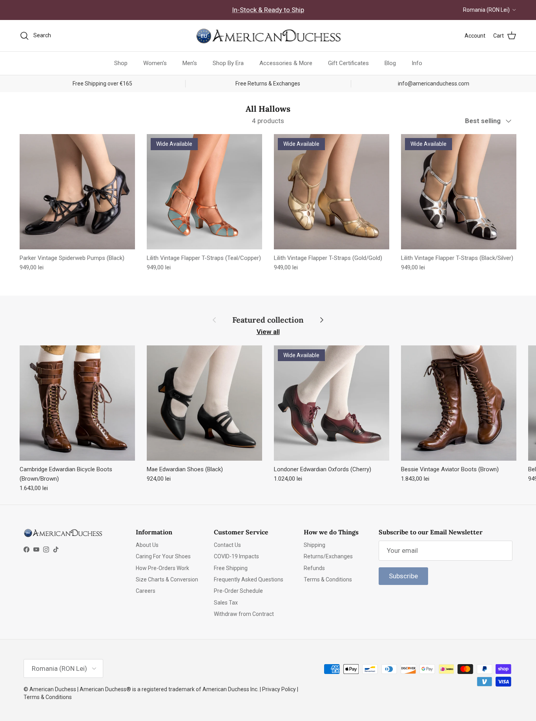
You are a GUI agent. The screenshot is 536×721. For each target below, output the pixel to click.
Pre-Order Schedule (238, 591)
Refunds (314, 568)
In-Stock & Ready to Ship (268, 10)
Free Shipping (231, 568)
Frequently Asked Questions (248, 579)
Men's (189, 63)
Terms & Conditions (328, 579)
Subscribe (403, 576)
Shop (121, 63)
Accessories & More (285, 63)
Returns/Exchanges (328, 556)
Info (417, 63)
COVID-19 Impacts (236, 556)
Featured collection (268, 320)
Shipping (314, 545)
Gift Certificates (348, 63)
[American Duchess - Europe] (268, 36)
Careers (145, 591)
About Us (147, 545)
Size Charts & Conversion (167, 579)
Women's (155, 63)
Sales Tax (226, 602)
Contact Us (227, 545)
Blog (390, 63)
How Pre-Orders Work (162, 568)
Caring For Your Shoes (163, 556)
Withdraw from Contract (244, 614)
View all (268, 332)
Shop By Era (228, 63)
